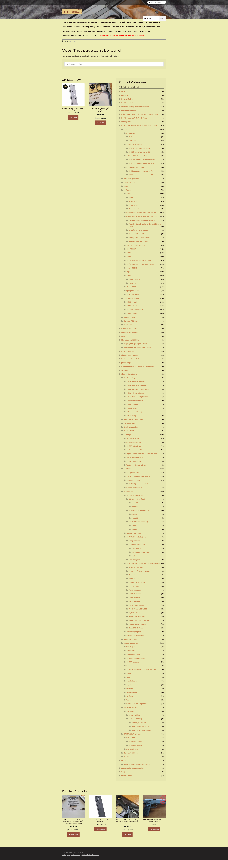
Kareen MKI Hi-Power (137, 616)
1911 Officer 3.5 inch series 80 (139, 152)
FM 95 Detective (132, 306)
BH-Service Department (132, 378)
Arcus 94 (132, 197)
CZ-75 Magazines (132, 662)
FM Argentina (126, 122)
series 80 (134, 507)
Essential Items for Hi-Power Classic (142, 220)
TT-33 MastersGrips (133, 461)
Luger (128, 677)
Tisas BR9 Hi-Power (136, 628)
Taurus (128, 700)
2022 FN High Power (130, 31)
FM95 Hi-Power (134, 601)
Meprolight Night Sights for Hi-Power (137, 347)
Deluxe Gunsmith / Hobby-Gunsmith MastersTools (139, 114)
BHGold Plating (125, 22)
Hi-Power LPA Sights (136, 719)
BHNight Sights (132, 404)
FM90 (128, 256)
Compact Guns (134, 541)
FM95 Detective (135, 598)
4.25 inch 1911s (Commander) (139, 510)
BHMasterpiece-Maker (134, 400)
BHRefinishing (131, 408)
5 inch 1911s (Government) (138, 522)
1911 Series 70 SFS (135, 741)
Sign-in (118, 31)
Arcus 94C (133, 201)
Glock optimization (131, 427)
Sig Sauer (129, 688)
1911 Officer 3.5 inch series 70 (139, 148)
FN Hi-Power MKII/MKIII (138, 609)
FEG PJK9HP (131, 249)
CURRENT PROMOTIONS (72, 36)
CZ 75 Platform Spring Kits (136, 537)
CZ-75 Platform (129, 182)
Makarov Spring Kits (133, 632)
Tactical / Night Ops (131, 753)
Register (110, 31)
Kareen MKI (133, 283)
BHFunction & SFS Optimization (138, 397)
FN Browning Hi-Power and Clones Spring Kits (143, 563)
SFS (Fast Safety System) (133, 734)
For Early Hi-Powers (138, 723)
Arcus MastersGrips (133, 442)
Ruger (128, 685)
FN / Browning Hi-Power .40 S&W (138, 260)
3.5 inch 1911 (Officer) (134, 144)
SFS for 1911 (130, 738)
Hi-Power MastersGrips (134, 450)
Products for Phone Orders (131, 359)
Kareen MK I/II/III (135, 279)
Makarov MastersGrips (134, 457)
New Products (138, 22)
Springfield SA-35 (132, 291)
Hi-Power (127, 190)
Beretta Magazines (133, 654)
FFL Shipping (131, 416)
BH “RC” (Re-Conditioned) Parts (148, 27)
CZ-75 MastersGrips (133, 446)
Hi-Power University (153, 22)
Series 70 (132, 137)
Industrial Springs (130, 639)
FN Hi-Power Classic (136, 605)
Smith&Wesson (131, 692)
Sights (123, 760)
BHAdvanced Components (133, 419)
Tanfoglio (129, 696)
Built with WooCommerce (90, 855)
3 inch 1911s (130, 133)
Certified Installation (90, 36)
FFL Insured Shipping (134, 412)
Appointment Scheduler (71, 27)
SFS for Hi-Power (132, 749)
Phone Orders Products (129, 355)
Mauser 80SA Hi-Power (137, 624)
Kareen (128, 275)
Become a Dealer (118, 27)
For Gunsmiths (129, 423)
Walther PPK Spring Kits (135, 635)
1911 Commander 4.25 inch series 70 (142, 160)
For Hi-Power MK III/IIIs (140, 726)
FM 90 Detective (132, 302)
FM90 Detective (135, 590)
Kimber (129, 673)
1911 (125, 129)
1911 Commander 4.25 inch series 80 (142, 163)
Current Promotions (128, 110)
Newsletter (130, 27)
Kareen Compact (132, 313)
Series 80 (132, 141)
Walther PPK (128, 325)
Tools (133, 556)
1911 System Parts (132, 472)
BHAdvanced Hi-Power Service (137, 389)
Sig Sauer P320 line (131, 321)
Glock (126, 186)
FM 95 (128, 253)
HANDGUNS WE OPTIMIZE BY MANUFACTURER (79, 22)
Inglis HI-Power (134, 613)
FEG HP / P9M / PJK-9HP (135, 245)
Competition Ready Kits (140, 552)
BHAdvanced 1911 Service (135, 381)
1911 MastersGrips (132, 438)
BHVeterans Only (127, 103)
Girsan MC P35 (145, 31)
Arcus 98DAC (134, 209)
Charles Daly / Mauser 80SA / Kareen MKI (141, 213)
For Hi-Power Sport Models (141, 730)
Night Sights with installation (139, 484)
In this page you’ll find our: (71, 855)
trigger (123, 772)
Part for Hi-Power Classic (138, 234)
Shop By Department (108, 22)
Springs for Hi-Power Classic (139, 238)
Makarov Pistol (129, 317)
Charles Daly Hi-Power (137, 582)
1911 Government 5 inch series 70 (141, 171)
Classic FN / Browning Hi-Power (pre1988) (141, 216)
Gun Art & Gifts (89, 31)
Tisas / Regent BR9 (133, 294)
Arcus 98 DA (130, 651)
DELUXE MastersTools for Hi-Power (134, 118)
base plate (125, 95)
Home (66, 41)
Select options (73, 834)
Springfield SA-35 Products (72, 31)
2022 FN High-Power (131, 178)
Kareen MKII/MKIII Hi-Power (139, 620)
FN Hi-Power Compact (134, 310)
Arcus (123, 91)
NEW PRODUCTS (127, 351)
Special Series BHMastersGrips (132, 768)
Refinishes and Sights (131, 707)
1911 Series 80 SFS (135, 745)
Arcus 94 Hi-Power (136, 567)
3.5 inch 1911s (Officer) (137, 499)
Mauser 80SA (131, 287)
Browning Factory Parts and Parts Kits (96, 27)
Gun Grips (127, 435)
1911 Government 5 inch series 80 (141, 175)
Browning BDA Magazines (135, 658)
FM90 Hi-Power (135, 594)
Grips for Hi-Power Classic (138, 230)
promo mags (126, 363)
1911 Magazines (131, 647)
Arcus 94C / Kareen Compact (139, 571)
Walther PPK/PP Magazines (136, 704)
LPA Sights (130, 711)
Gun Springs (128, 491)
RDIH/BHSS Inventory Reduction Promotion (137, 366)
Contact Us (101, 31)
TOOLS (126, 757)
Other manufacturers (134, 488)
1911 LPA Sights (134, 715)
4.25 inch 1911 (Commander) (136, 156)
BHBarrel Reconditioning (135, 393)
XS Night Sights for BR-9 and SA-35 (137, 764)
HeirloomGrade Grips (128, 328)
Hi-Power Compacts (131, 298)
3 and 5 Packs (136, 548)
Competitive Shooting (137, 544)
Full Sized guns (134, 560)
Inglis (128, 272)
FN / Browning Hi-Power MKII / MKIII (140, 264)
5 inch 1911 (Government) (135, 167)
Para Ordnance (131, 681)
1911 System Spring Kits (134, 495)
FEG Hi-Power (134, 586)
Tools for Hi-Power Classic (138, 241)
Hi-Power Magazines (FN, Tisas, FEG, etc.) (141, 669)
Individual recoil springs (129, 332)
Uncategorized (126, 776)
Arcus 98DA (133, 205)
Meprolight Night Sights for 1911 (135, 344)
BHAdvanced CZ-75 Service (136, 385)
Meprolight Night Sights (130, 340)
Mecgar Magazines (131, 643)
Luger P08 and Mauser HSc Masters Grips (141, 454)
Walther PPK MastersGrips (136, 465)
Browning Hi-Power (133, 480)
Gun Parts (127, 469)
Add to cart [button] (73, 117)
